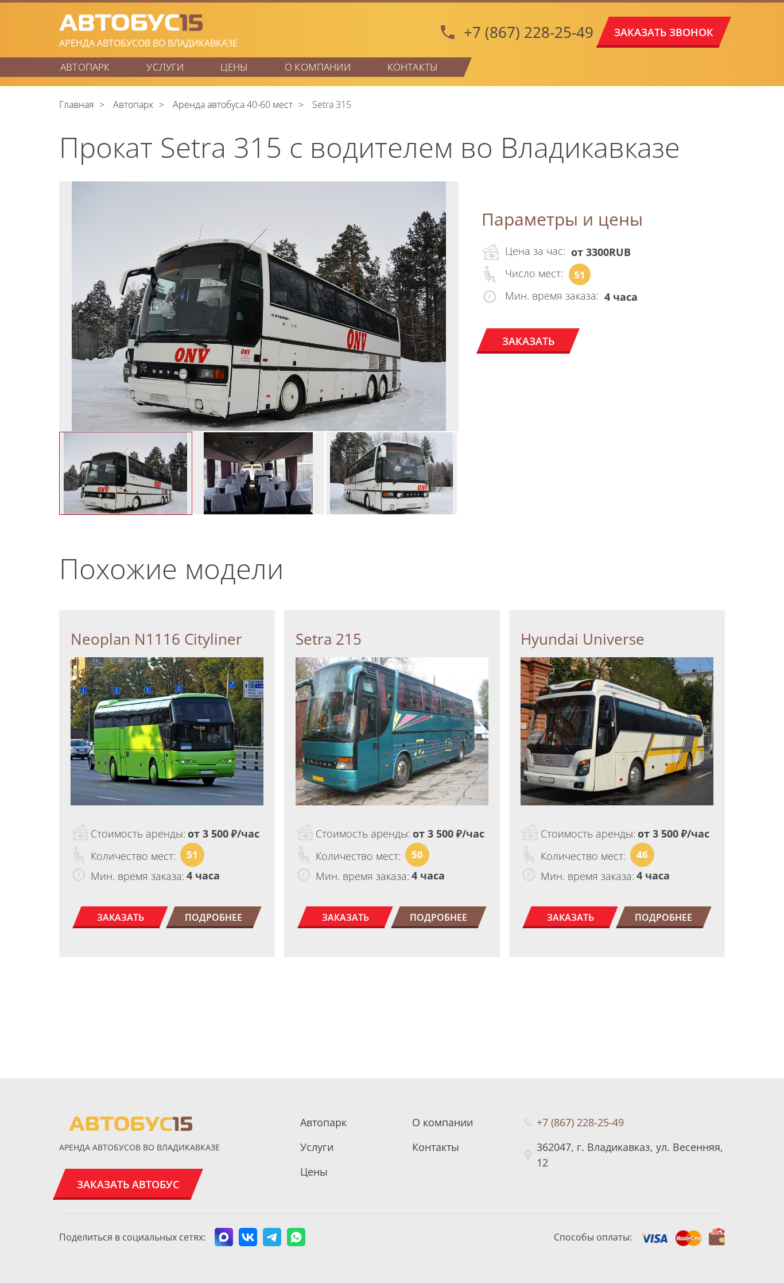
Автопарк (85, 66)
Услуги (165, 66)
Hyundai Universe (583, 639)
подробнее (213, 917)
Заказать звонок (663, 32)
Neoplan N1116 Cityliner (156, 639)
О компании (318, 66)
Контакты (412, 66)
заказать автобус (128, 1184)
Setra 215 (329, 639)
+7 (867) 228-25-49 (528, 32)
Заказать (528, 341)
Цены (234, 66)
